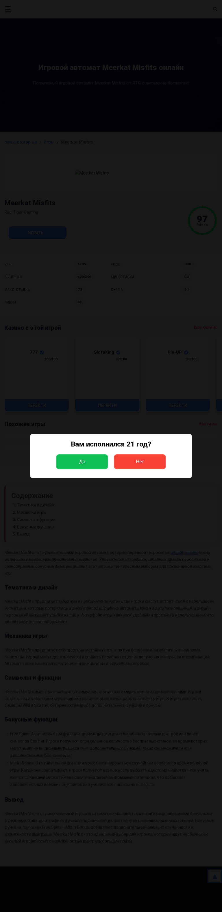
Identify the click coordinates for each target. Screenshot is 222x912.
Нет (140, 461)
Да (82, 461)
